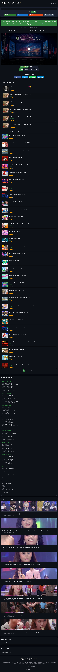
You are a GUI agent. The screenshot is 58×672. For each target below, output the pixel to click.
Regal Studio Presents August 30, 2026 (18, 246)
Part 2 (26, 69)
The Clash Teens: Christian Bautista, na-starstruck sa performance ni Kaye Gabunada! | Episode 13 (25, 530)
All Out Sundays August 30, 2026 (17, 253)
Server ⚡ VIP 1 (24, 66)
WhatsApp (33, 77)
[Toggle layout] (51, 3)
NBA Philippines (11, 14)
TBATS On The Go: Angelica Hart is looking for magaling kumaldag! (17, 615)
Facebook (18, 77)
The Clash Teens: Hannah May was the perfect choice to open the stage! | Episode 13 (21, 564)
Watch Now (12, 88)
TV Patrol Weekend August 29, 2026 (17, 327)
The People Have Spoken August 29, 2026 (19, 312)
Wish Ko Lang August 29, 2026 (16, 356)
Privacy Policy (25, 666)
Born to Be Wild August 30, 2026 (16, 268)
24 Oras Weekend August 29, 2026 (17, 334)
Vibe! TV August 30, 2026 (15, 231)
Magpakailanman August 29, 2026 (17, 290)
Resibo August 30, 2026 (14, 238)
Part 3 (31, 69)
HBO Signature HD (37, 14)
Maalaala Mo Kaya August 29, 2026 (17, 275)
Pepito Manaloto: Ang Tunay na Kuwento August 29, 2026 (23, 305)
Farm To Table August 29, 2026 (16, 349)
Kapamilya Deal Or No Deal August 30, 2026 (19, 150)
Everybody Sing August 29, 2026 (17, 282)
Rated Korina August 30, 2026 (16, 201)
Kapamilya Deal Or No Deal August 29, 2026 (19, 297)
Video (27, 11)
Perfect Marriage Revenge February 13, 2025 (20, 116)
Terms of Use (33, 666)
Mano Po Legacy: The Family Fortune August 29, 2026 (22, 364)
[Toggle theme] (53, 3)
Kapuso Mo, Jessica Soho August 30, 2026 (19, 142)
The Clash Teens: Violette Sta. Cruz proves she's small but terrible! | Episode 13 (20, 547)
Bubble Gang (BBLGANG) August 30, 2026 (19, 164)
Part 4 (36, 69)
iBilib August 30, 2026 (14, 260)
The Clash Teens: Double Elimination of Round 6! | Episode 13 (16, 581)
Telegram (41, 77)
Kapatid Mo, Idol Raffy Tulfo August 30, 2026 (19, 187)
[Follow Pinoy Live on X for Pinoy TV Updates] (26, 669)
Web (23, 11)
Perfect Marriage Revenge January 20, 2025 (20, 94)
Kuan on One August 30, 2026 (16, 216)
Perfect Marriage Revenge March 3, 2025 (20, 102)
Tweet (25, 77)
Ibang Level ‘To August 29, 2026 (16, 319)
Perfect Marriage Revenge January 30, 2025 (20, 109)
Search (33, 11)
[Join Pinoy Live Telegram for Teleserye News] (29, 669)
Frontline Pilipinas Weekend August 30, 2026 (19, 223)
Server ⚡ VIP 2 (33, 66)
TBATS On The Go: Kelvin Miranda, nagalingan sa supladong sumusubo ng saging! (21, 632)
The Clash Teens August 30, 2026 (17, 157)
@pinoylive (14, 21)
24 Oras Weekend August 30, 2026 (17, 172)
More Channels (49, 14)
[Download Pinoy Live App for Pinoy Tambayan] (31, 669)
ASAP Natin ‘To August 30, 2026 (16, 179)
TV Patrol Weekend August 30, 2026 (17, 194)
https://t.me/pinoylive (29, 24)
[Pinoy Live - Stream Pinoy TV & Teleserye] (12, 4)
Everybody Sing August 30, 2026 (17, 135)
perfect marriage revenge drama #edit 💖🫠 (20, 87)
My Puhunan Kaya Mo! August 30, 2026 (18, 209)
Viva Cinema (23, 14)
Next (38, 371)
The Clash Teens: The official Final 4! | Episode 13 (13, 514)
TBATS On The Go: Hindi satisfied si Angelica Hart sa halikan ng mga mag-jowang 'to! (22, 598)
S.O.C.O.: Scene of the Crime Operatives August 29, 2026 (22, 341)
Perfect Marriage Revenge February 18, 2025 (20, 124)
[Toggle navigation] (55, 3)
